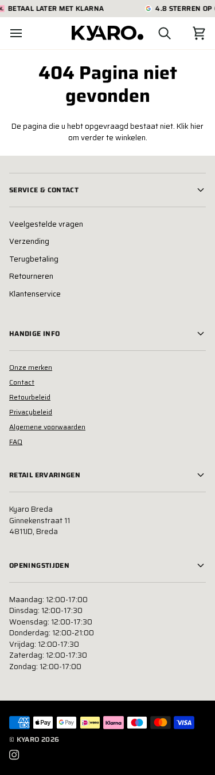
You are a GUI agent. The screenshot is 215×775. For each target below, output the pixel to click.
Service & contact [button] (44, 189)
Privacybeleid (30, 411)
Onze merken (30, 367)
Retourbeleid (29, 397)
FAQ (15, 441)
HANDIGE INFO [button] (34, 333)
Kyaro (28, 739)
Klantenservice (35, 294)
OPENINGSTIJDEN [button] (39, 565)
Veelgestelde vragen (46, 224)
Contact (21, 382)
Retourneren (31, 276)
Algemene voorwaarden (47, 426)
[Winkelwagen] (188, 33)
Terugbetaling (33, 259)
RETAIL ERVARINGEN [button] (44, 474)
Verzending (29, 241)
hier (197, 126)
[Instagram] (14, 755)
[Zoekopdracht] (154, 33)
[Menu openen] (26, 33)
